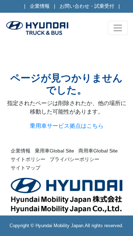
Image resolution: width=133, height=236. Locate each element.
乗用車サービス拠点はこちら (67, 126)
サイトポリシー (28, 159)
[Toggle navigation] (118, 28)
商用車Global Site (98, 151)
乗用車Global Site (54, 151)
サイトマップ (25, 168)
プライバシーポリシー (74, 159)
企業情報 (40, 6)
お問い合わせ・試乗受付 (87, 6)
